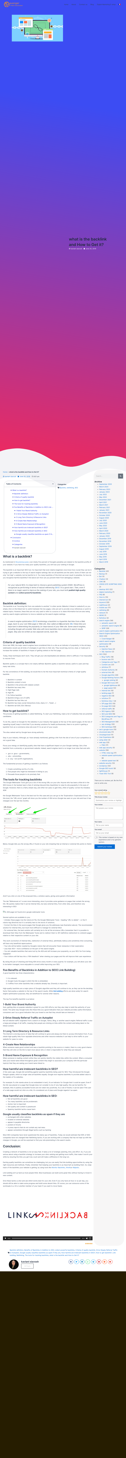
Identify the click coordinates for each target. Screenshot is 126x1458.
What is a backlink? (19, 490)
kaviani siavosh (19, 548)
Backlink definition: (21, 494)
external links (106, 672)
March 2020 (103, 531)
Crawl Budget (107, 639)
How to (102, 597)
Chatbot (102, 579)
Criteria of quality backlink (24, 497)
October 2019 (104, 544)
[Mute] (87, 1238)
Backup (102, 574)
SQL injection (106, 652)
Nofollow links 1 (107, 701)
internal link (106, 691)
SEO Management (108, 722)
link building (58, 991)
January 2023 (104, 492)
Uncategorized (104, 735)
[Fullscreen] (90, 1238)
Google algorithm (108, 675)
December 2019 (105, 539)
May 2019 (103, 557)
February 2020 (104, 533)
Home (5, 472)
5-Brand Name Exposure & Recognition (30, 524)
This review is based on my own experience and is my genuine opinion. (111, 839)
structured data (105, 732)
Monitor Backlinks (58, 1167)
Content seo (106, 665)
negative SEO (107, 696)
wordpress (103, 766)
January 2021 (104, 510)
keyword (102, 602)
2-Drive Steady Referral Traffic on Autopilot (32, 514)
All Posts (27, 1266)
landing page (106, 693)
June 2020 (103, 523)
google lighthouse (110, 685)
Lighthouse (103, 605)
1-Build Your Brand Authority (26, 511)
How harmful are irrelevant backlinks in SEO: (30, 531)
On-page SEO (107, 706)
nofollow (105, 698)
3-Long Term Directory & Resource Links (31, 517)
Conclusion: (16, 538)
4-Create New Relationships (26, 521)
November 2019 (105, 541)
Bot (100, 576)
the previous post (22, 562)
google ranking (109, 680)
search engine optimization (109, 631)
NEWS (101, 615)
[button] (53, 484)
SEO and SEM (107, 714)
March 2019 (103, 562)
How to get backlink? (22, 500)
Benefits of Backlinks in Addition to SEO (39, 1250)
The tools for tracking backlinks (26, 504)
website (102, 750)
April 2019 (103, 559)
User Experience (105, 737)
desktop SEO (104, 589)
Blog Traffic (106, 657)
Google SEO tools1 (106, 768)
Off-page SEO (107, 703)
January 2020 (104, 536)
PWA (103, 745)
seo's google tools (106, 729)
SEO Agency (106, 711)
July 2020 (103, 520)
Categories (18, 544)
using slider (103, 740)
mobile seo (103, 608)
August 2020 (104, 518)
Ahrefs (68, 1167)
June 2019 (103, 554)
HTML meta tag (107, 753)
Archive (17, 541)
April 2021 (103, 502)
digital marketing (105, 592)
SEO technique (107, 727)
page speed (108, 688)
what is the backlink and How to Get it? (64, 1255)
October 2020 (104, 515)
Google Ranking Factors (111, 678)
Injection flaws (107, 649)
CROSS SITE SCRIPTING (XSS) (110, 584)
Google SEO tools (108, 683)
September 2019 (105, 546)
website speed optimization (112, 755)
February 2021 (104, 507)
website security (105, 763)
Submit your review (104, 847)
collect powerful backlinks (65, 1250)
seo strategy (106, 724)
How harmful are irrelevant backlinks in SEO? (31, 527)
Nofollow (102, 618)
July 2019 (102, 552)
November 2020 (105, 513)
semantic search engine (110, 626)
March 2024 (103, 487)
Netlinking (20, 1255)
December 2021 (105, 500)
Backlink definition (16, 1250)
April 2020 (103, 528)
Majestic (76, 1167)
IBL (71, 624)
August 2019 (104, 549)
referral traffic (107, 709)
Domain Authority (108, 670)
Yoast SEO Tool (105, 774)
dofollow (105, 667)
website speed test (109, 761)
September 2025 (105, 484)
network (102, 613)
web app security (105, 748)
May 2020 (103, 526)
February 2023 (104, 489)
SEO (76, 488)
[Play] (5, 1238)
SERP (104, 628)
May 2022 (103, 497)
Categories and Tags (109, 662)
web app (102, 742)
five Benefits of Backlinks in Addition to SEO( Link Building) (34, 507)
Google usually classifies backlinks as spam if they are (35, 534)
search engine (104, 620)
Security (102, 646)
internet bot (103, 600)
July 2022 (103, 494)
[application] (48, 1215)
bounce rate (106, 659)
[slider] (46, 1238)
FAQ (100, 595)
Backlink (63, 488)
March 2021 (103, 505)
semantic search (108, 623)
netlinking (70, 488)
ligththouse (103, 771)
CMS (101, 582)
